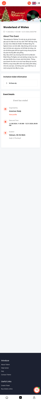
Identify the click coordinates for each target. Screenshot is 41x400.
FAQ (2, 371)
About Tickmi (5, 364)
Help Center (5, 368)
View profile (13, 114)
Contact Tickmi (6, 374)
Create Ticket (5, 385)
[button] (34, 3)
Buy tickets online (7, 389)
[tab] (21, 83)
